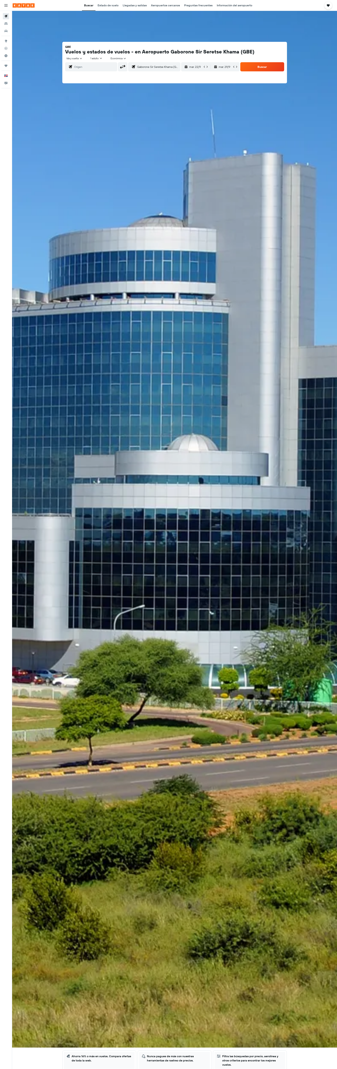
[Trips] (6, 65)
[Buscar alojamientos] (6, 23)
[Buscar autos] (6, 30)
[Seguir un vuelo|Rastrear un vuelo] (6, 48)
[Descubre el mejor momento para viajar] (6, 55)
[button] (6, 5)
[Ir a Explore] (6, 40)
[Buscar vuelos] (6, 16)
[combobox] (74, 58)
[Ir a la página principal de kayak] (24, 5)
